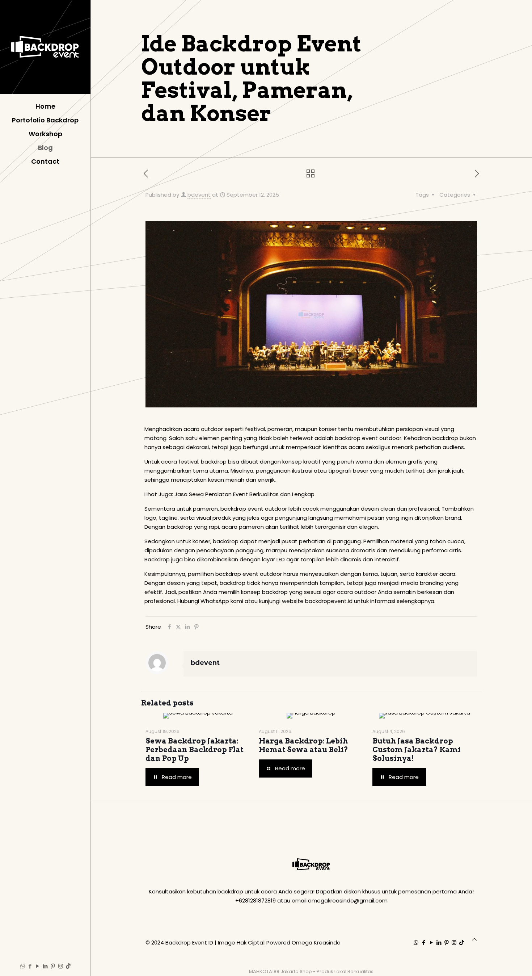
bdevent (199, 194)
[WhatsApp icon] (22, 966)
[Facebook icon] (30, 966)
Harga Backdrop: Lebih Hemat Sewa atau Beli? (303, 745)
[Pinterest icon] (53, 966)
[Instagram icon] (60, 966)
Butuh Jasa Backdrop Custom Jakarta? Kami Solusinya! (416, 750)
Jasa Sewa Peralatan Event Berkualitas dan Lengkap (244, 494)
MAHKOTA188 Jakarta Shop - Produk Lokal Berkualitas (311, 971)
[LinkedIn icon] (45, 966)
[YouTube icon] (38, 966)
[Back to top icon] (474, 939)
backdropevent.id (328, 601)
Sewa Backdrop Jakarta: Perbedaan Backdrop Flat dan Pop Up (194, 750)
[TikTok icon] (68, 966)
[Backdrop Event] (45, 47)
